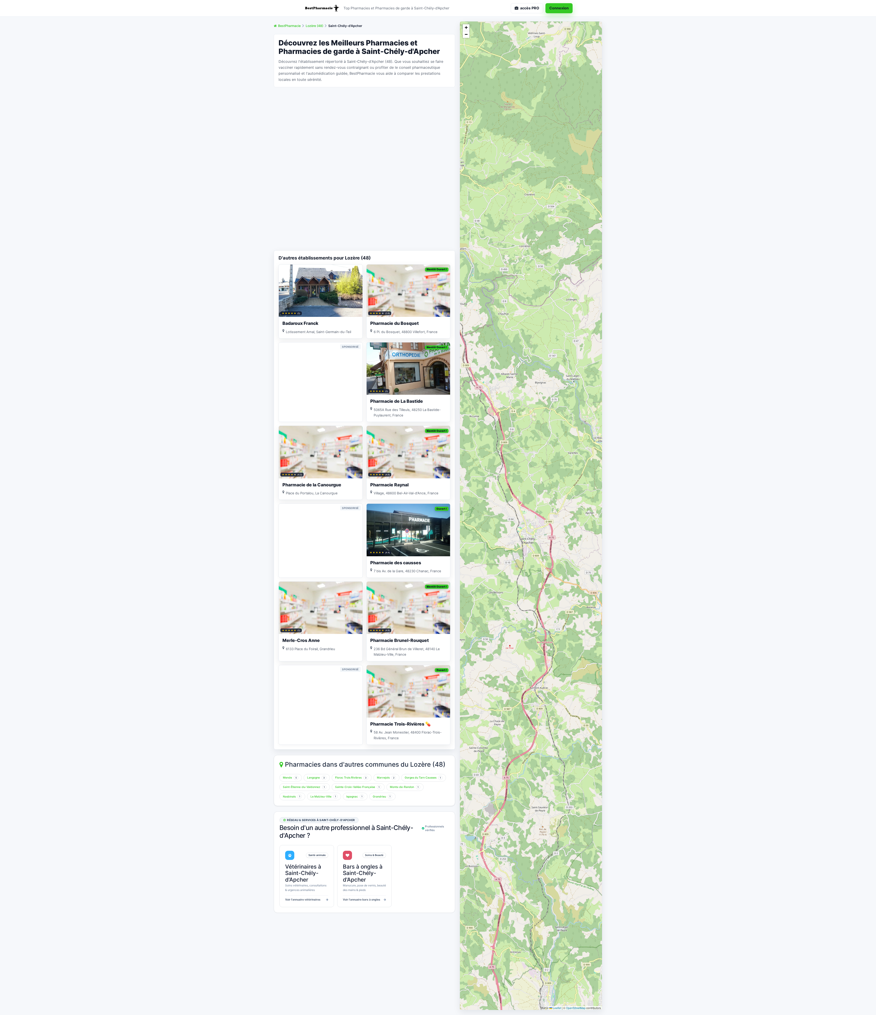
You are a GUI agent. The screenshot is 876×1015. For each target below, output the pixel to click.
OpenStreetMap (576, 1008)
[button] (466, 27)
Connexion (559, 8)
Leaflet (556, 1008)
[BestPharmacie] (321, 8)
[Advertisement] (364, 123)
